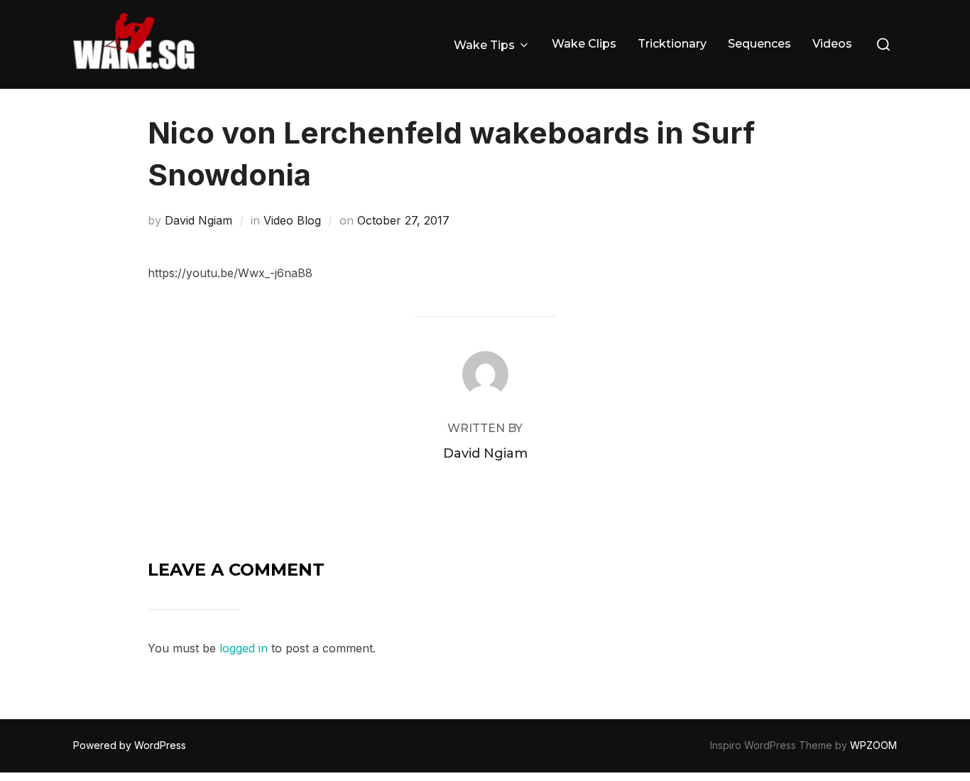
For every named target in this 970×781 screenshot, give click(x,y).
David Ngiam (198, 220)
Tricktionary (672, 43)
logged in (243, 648)
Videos (832, 43)
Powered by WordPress (129, 745)
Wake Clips (584, 43)
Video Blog (292, 220)
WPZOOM (873, 745)
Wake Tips (484, 45)
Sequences (759, 43)
